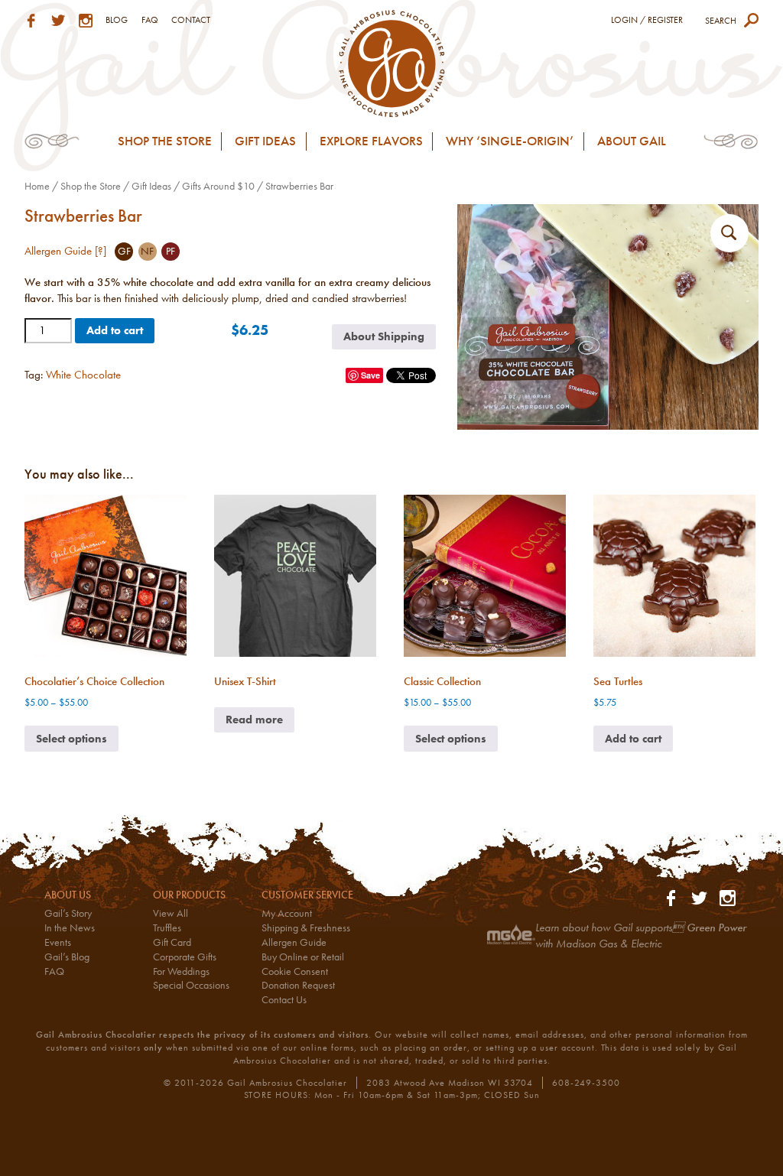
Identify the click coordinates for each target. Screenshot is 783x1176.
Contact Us (284, 999)
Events (57, 942)
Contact (190, 20)
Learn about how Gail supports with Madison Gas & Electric (640, 935)
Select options (71, 738)
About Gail (631, 140)
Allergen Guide (294, 942)
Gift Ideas (265, 140)
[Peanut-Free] (170, 251)
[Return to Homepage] (392, 62)
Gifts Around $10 (218, 186)
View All (170, 913)
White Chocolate (83, 374)
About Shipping (383, 336)
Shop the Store (165, 140)
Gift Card (172, 942)
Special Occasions (191, 985)
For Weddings (181, 971)
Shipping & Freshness (306, 927)
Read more (254, 719)
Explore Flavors (371, 140)
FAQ (149, 20)
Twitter (58, 21)
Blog (117, 20)
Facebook (31, 21)
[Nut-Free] (147, 251)
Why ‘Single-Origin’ (509, 140)
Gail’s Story (68, 913)
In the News (69, 927)
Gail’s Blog (66, 956)
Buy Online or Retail (303, 956)
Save (370, 375)
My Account (287, 913)
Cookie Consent (295, 971)
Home (37, 186)
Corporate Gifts (184, 956)
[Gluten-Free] (124, 251)
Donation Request (298, 985)
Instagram (86, 21)
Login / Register (647, 20)
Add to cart (114, 330)
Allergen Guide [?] (65, 250)
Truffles (167, 927)
